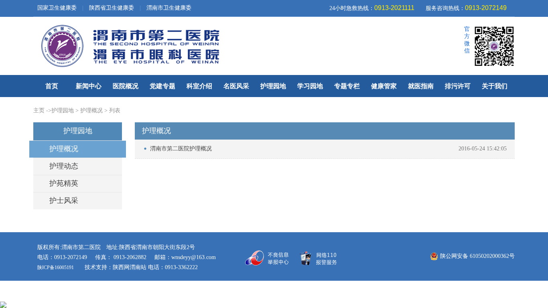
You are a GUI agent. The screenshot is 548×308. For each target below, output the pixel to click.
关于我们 (494, 86)
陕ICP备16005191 (56, 267)
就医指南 (421, 86)
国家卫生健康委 (57, 8)
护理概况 (91, 110)
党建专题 (162, 86)
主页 (39, 110)
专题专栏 (347, 86)
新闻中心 (88, 86)
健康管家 (384, 86)
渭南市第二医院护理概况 (181, 149)
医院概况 (125, 86)
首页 (51, 86)
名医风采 (236, 86)
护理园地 (273, 86)
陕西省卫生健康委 (111, 8)
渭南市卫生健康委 (168, 8)
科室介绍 (199, 86)
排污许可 (458, 86)
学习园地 (310, 86)
